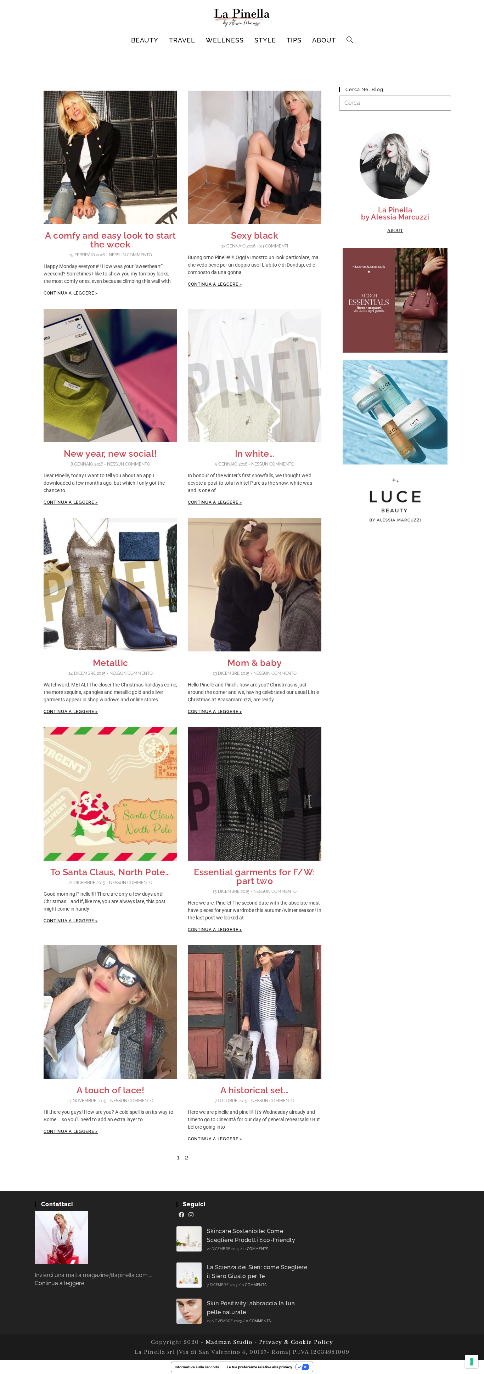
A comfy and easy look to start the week (110, 240)
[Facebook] (181, 1215)
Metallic (110, 662)
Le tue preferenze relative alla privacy (259, 1367)
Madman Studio (228, 1342)
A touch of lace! (110, 1090)
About (395, 230)
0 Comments (255, 1249)
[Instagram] (190, 1215)
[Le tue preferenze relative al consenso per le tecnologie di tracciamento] (471, 1361)
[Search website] (350, 40)
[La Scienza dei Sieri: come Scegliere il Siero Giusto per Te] (189, 1275)
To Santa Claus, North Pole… (110, 872)
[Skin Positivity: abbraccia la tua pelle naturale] (189, 1311)
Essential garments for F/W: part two (254, 876)
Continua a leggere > (71, 293)
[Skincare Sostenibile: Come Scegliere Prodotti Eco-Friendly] (189, 1239)
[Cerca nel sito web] (395, 102)
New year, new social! (110, 453)
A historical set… (254, 1090)
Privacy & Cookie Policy (296, 1342)
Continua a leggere (59, 1283)
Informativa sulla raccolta (197, 1367)
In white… (255, 453)
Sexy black (254, 235)
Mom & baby (254, 662)
